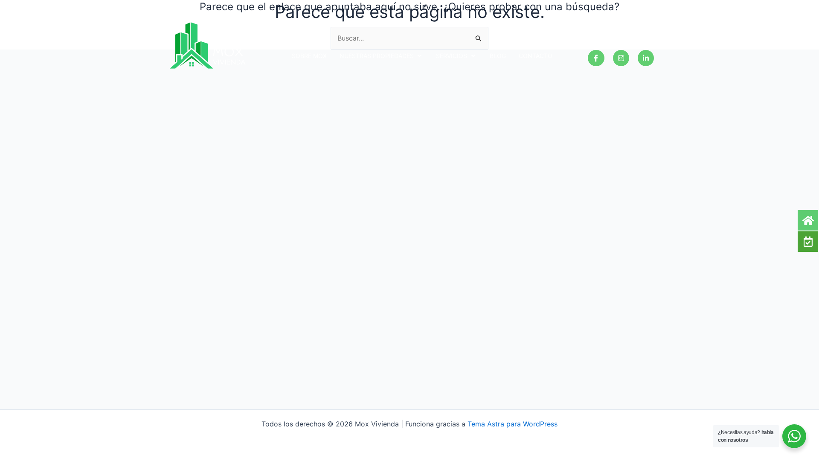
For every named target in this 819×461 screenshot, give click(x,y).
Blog (498, 55)
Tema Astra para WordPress (513, 424)
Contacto (535, 55)
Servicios (451, 55)
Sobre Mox (309, 55)
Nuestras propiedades (377, 55)
